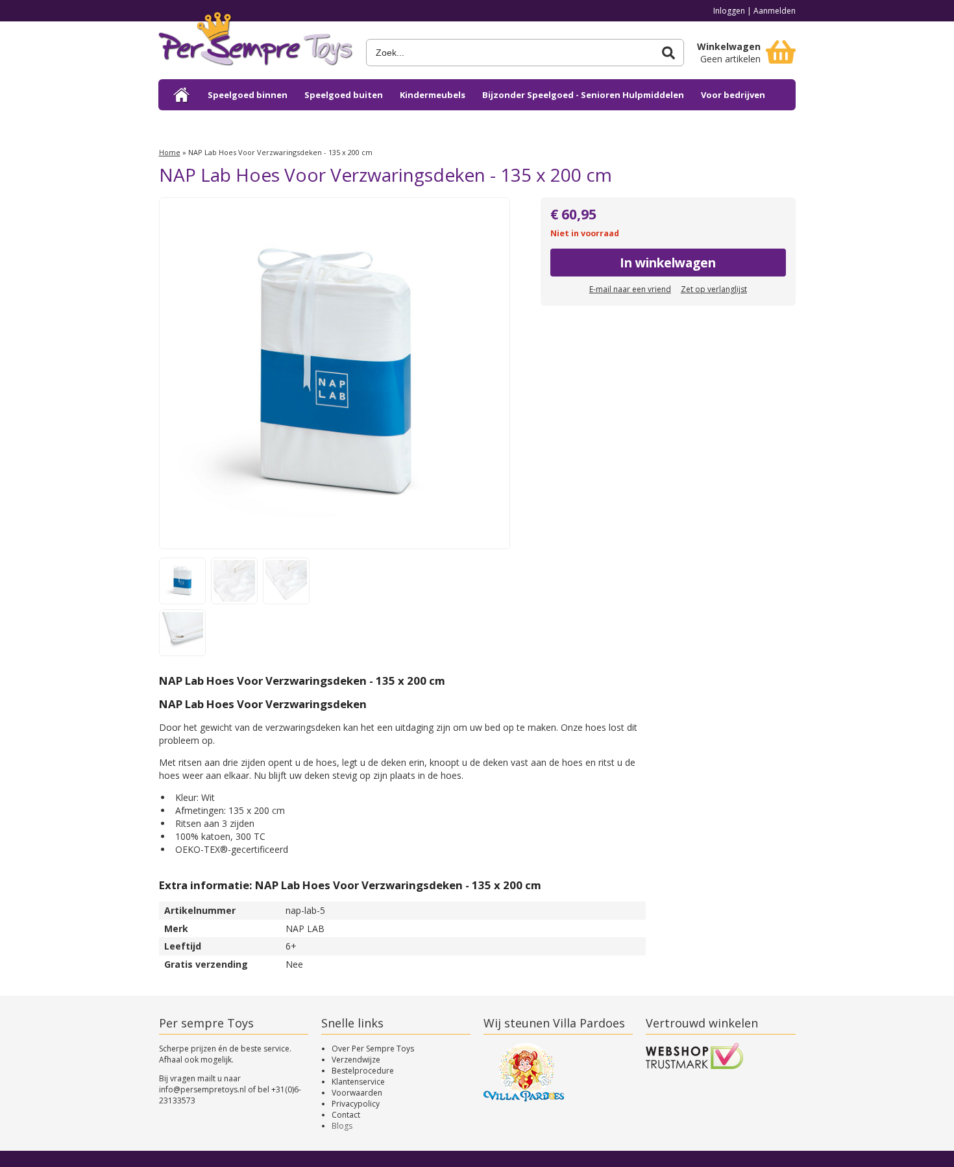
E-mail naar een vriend (630, 289)
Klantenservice (358, 1081)
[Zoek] (668, 53)
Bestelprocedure (363, 1070)
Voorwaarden (357, 1092)
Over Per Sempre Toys (373, 1048)
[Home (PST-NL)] (182, 94)
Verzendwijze (356, 1059)
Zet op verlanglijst (714, 289)
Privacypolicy (356, 1103)
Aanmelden (774, 10)
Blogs (342, 1125)
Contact (346, 1114)
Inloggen (729, 10)
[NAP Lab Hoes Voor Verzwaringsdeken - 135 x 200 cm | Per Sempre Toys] (255, 43)
